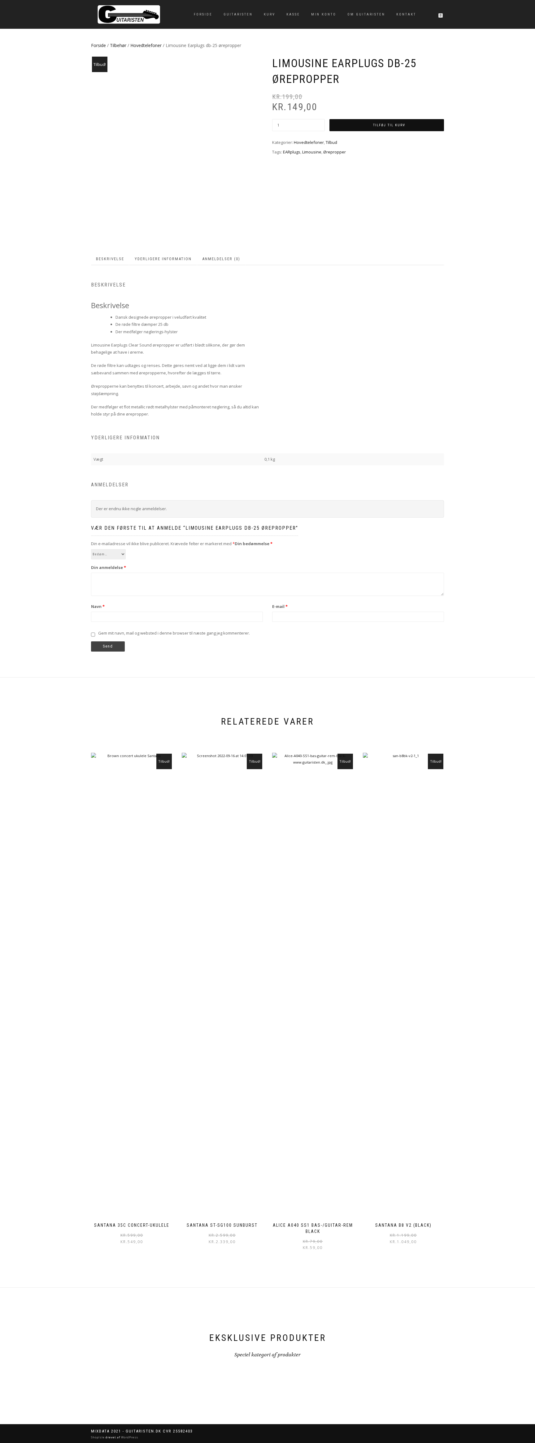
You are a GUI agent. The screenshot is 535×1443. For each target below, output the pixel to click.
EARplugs (291, 152)
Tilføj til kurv (389, 125)
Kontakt (406, 14)
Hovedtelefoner (146, 45)
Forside (203, 14)
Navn (98, 606)
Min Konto (323, 14)
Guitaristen (238, 14)
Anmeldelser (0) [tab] (221, 258)
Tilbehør (118, 45)
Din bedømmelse (253, 543)
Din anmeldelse (108, 567)
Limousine (311, 152)
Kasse (293, 14)
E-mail (280, 606)
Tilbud (331, 142)
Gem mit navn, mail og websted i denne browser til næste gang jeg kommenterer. (174, 633)
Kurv (269, 14)
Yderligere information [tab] (163, 258)
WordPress (129, 1437)
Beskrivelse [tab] (110, 258)
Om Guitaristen (366, 14)
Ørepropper (334, 152)
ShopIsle (98, 1437)
